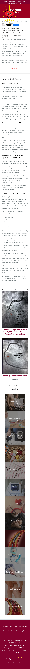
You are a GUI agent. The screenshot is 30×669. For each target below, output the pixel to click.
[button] (27, 7)
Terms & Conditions (8, 631)
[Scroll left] (2, 289)
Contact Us (15, 635)
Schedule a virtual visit (14, 3)
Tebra (22, 663)
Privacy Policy (23, 626)
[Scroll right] (27, 289)
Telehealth (15, 1)
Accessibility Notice (21, 631)
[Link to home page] (12, 14)
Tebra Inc (14, 626)
